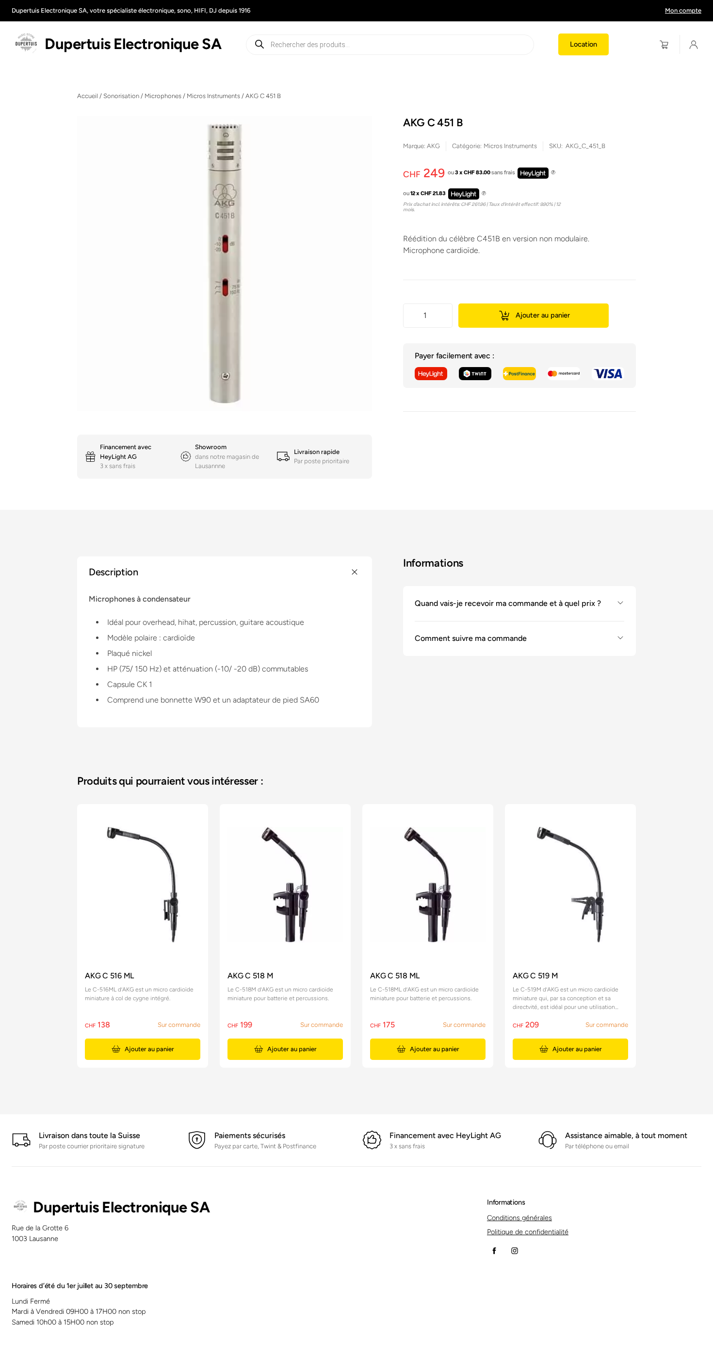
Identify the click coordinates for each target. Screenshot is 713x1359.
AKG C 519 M (535, 975)
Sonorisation (121, 96)
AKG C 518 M (250, 975)
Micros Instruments (213, 96)
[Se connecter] (694, 44)
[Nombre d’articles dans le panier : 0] (664, 44)
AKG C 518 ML (395, 975)
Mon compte (683, 10)
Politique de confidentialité (527, 1231)
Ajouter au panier (543, 315)
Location (583, 44)
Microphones (163, 96)
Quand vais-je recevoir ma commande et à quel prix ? (508, 602)
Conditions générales (519, 1217)
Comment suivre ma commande (471, 637)
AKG (433, 146)
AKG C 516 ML (109, 975)
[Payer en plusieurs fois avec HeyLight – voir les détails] (553, 173)
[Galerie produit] (224, 263)
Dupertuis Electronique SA (133, 44)
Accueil (87, 96)
